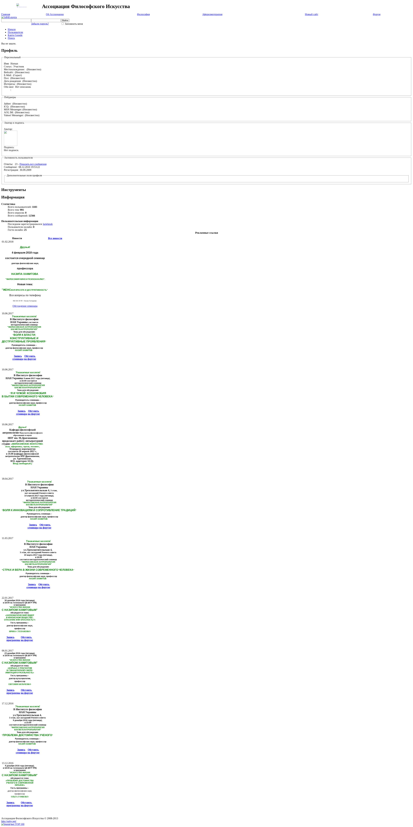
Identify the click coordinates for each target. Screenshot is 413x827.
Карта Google (15, 35)
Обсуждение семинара (25, 306)
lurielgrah (48, 224)
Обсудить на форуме (30, 357)
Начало (12, 29)
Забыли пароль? (40, 23)
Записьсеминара (17, 357)
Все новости (55, 238)
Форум (376, 14)
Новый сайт (311, 14)
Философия (143, 14)
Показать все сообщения (33, 164)
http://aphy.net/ (8, 821)
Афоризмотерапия (212, 14)
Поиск (11, 38)
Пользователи (15, 32)
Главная (5, 14)
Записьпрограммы (13, 638)
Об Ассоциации (55, 14)
